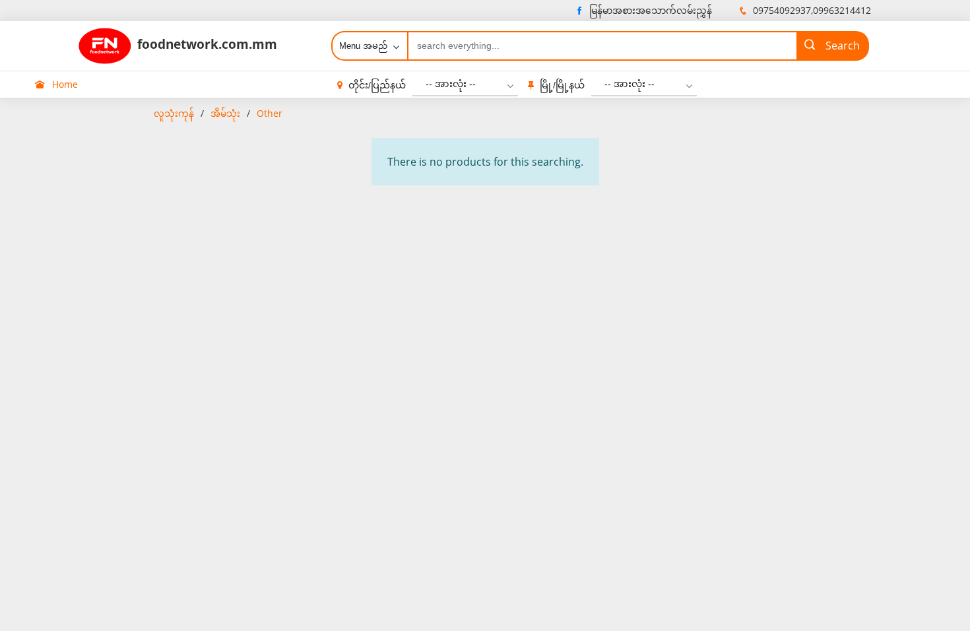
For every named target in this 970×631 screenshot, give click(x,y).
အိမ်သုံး (225, 113)
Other (269, 113)
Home (63, 84)
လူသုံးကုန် (174, 113)
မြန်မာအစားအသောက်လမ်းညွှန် (651, 10)
